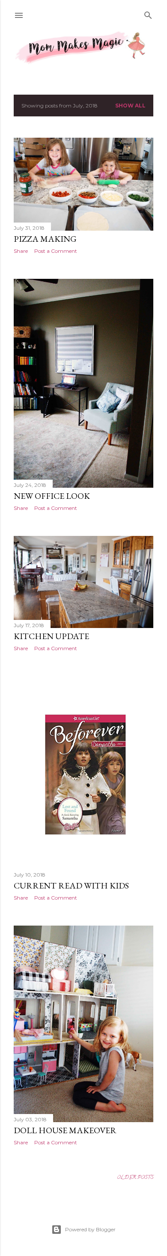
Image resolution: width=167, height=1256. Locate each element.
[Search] (148, 14)
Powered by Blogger (90, 1229)
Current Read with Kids (71, 885)
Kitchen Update (51, 636)
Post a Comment (55, 251)
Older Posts (135, 1178)
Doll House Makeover (65, 1130)
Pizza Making (45, 238)
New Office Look (52, 495)
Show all (130, 105)
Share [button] (21, 251)
